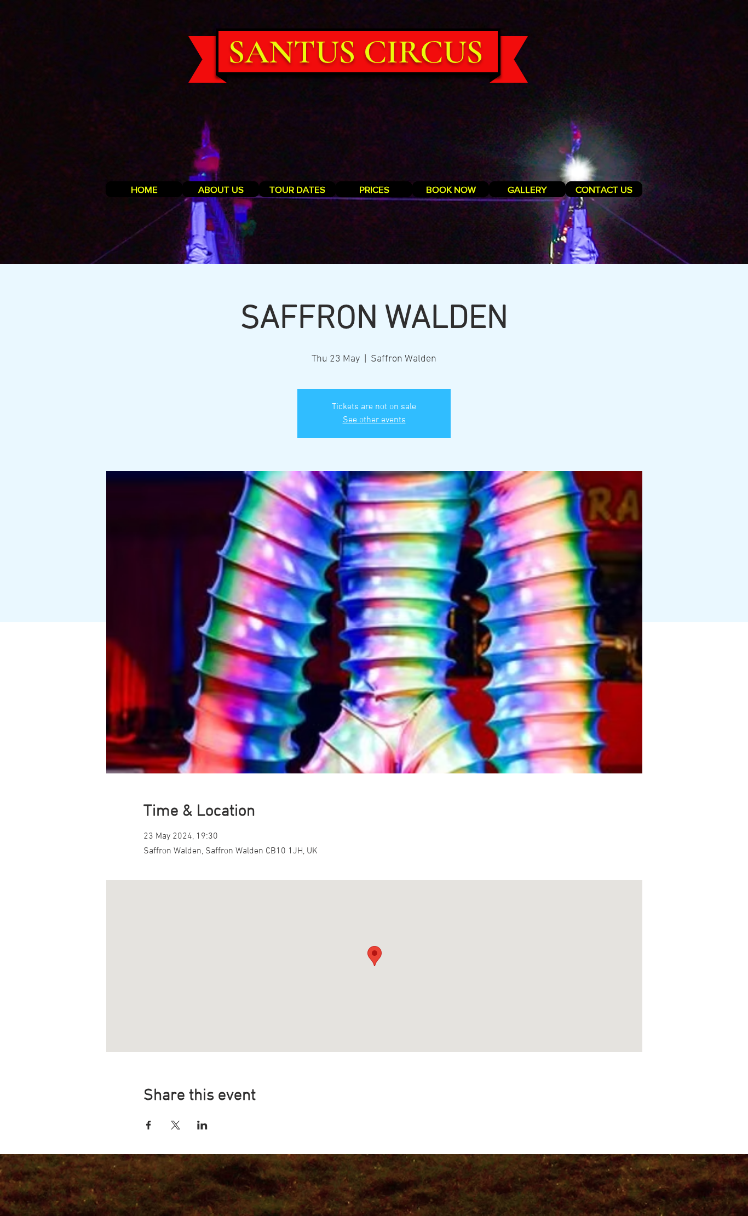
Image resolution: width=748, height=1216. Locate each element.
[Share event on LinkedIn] (202, 1125)
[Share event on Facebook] (148, 1125)
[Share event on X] (175, 1125)
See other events (374, 420)
